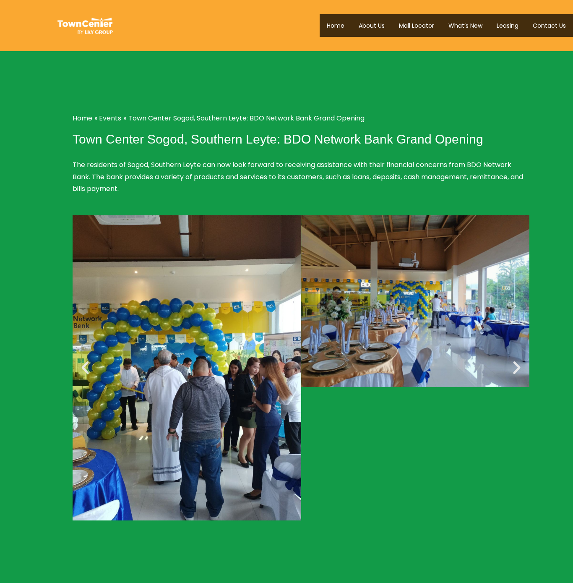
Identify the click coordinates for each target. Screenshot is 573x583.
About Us (372, 25)
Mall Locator (416, 25)
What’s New (465, 25)
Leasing (507, 25)
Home (335, 25)
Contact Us (549, 25)
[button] (85, 367)
